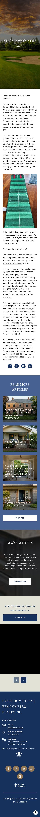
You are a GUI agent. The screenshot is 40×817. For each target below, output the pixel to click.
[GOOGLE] (20, 776)
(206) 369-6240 (18, 354)
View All (20, 518)
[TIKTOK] (31, 769)
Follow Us (20, 617)
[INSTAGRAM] (16, 769)
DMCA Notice (20, 802)
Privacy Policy (30, 799)
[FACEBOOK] (8, 769)
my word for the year (12, 263)
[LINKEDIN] (24, 769)
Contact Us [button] (20, 581)
